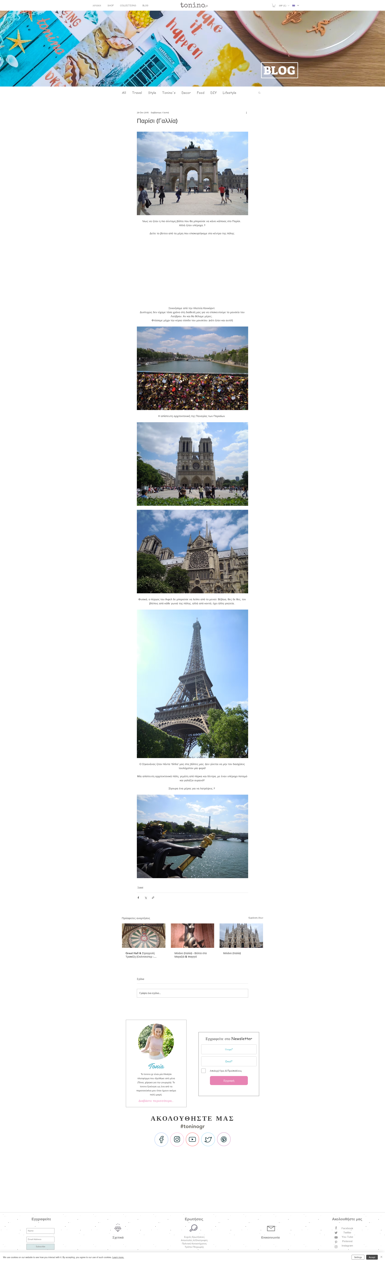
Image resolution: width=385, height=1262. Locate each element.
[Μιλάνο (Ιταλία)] (241, 935)
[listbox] (284, 5)
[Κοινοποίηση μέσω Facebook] (138, 897)
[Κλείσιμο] (381, 1257)
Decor (186, 93)
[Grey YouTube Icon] (336, 1237)
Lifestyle (229, 93)
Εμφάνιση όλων (256, 918)
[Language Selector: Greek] (295, 5)
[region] (156, 1063)
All (124, 93)
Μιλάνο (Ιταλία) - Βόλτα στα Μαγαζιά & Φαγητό (190, 954)
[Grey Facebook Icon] (336, 1228)
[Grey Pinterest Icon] (336, 1242)
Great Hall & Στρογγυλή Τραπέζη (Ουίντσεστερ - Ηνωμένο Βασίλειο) (140, 954)
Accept (372, 1257)
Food (200, 93)
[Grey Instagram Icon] (336, 1247)
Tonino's (169, 93)
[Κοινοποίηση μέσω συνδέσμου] (153, 897)
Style (152, 93)
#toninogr (192, 1126)
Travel (137, 93)
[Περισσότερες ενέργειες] (246, 112)
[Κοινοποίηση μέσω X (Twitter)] (145, 897)
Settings (358, 1257)
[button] (110, 5)
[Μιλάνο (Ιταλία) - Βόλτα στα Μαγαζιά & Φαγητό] (192, 935)
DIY (213, 93)
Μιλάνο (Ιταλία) (232, 953)
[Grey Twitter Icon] (336, 1233)
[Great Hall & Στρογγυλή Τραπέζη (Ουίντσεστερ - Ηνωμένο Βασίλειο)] (143, 935)
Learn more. (118, 1257)
